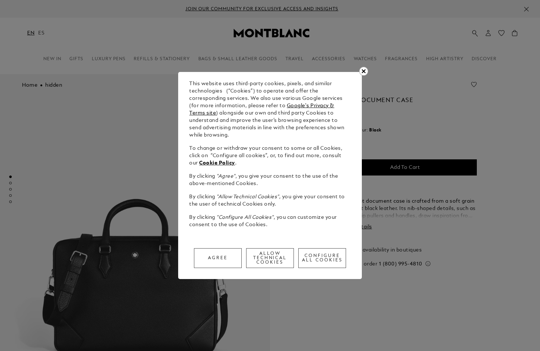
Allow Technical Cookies (270, 258)
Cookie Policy (217, 163)
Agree (218, 258)
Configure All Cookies (322, 258)
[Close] (363, 71)
